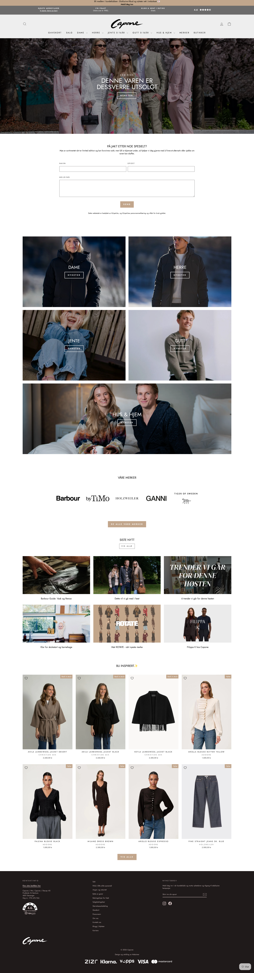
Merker (184, 32)
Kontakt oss (97, 922)
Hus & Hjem (165, 32)
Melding (64, 177)
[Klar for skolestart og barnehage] (56, 624)
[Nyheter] (74, 271)
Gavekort (55, 32)
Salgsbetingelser (99, 902)
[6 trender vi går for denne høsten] (197, 575)
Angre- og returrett (100, 889)
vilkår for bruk (154, 213)
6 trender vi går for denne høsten (197, 598)
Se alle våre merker (127, 524)
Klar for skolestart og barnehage (56, 647)
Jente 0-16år (117, 32)
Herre (96, 32)
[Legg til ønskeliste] (26, 678)
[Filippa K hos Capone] (197, 624)
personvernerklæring (138, 213)
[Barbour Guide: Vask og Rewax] (56, 575)
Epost (131, 163)
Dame (81, 32)
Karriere (95, 930)
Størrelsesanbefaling (100, 906)
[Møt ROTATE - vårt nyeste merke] (127, 624)
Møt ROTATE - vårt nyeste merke (127, 647)
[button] (205, 9)
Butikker (200, 32)
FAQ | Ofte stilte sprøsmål (102, 885)
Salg (69, 32)
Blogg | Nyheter (99, 926)
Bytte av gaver (98, 894)
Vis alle (127, 546)
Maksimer (135, 954)
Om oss (95, 918)
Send (127, 204)
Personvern (97, 914)
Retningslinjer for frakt (101, 898)
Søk (94, 881)
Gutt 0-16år (141, 32)
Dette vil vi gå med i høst (127, 598)
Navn (62, 163)
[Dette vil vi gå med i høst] (127, 575)
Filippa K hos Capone (197, 647)
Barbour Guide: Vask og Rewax (56, 598)
